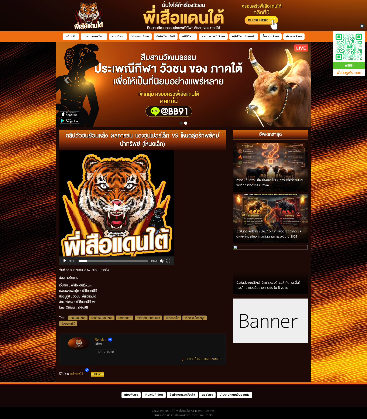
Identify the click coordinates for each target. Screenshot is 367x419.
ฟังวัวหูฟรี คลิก (349, 72)
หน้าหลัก (70, 36)
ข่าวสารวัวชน (294, 36)
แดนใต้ (93, 290)
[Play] (65, 261)
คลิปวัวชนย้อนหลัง (243, 36)
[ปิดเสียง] (162, 261)
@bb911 (83, 307)
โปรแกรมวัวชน (140, 36)
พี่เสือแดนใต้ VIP (86, 301)
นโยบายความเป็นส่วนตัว (234, 395)
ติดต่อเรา (207, 395)
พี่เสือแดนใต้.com (81, 285)
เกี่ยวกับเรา (131, 395)
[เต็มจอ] (168, 261)
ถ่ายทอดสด (124, 318)
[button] (116, 207)
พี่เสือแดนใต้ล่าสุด (195, 318)
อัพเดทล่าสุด (270, 134)
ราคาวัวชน (118, 36)
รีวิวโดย (80, 373)
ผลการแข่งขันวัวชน (213, 36)
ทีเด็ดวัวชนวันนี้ (165, 36)
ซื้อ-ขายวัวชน (271, 36)
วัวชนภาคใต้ (68, 323)
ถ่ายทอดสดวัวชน (93, 36)
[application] (116, 207)
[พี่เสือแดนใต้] (170, 84)
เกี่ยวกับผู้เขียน (154, 395)
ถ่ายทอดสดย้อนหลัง (148, 318)
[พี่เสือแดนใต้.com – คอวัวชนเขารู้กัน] (183, 15)
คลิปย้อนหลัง (78, 318)
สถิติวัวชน (188, 36)
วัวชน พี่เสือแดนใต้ (84, 296)
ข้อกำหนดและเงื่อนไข (182, 395)
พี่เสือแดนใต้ (172, 318)
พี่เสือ (85, 290)
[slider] (113, 261)
